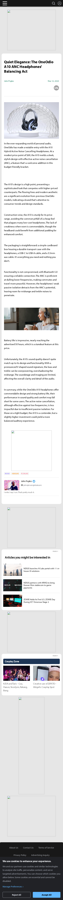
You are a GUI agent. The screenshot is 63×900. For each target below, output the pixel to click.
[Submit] (31, 87)
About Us (13, 847)
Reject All (16, 894)
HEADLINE (15, 474)
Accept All (47, 894)
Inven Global (17, 3)
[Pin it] (44, 87)
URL (56, 87)
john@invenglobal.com (32, 485)
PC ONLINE (24, 474)
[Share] (19, 87)
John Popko (26, 481)
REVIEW (7, 474)
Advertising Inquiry (40, 855)
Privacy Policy (20, 855)
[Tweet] (6, 87)
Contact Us (28, 847)
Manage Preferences (12, 886)
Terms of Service (46, 847)
